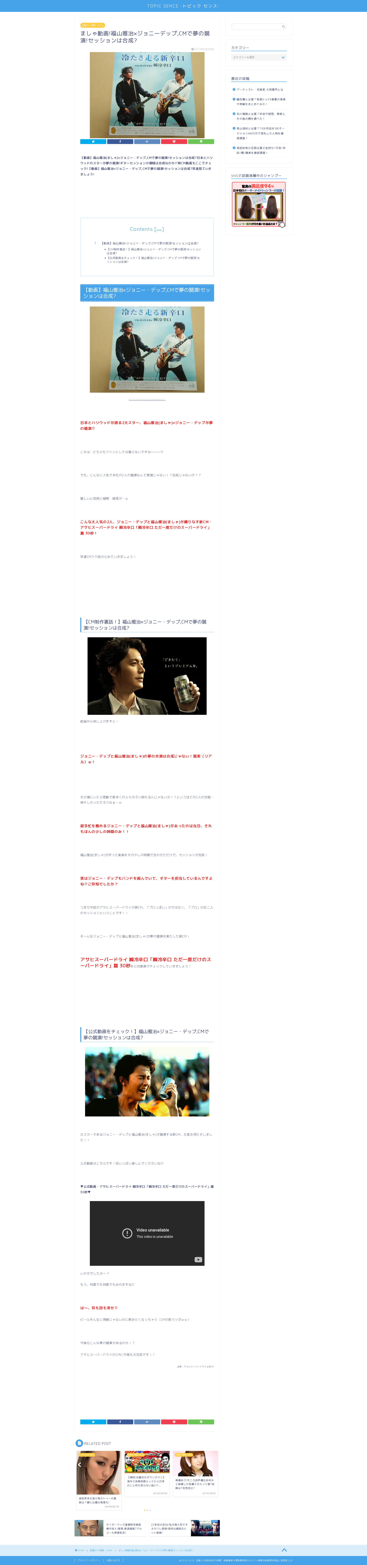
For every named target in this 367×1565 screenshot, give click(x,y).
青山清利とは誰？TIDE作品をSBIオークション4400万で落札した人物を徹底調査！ (261, 133)
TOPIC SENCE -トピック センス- (183, 5)
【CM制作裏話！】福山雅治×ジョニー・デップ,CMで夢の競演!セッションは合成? (154, 251)
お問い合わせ (113, 1560)
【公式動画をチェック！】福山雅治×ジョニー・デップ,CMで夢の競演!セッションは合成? (153, 259)
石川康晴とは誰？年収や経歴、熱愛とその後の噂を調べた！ (261, 116)
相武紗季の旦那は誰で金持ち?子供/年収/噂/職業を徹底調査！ (261, 150)
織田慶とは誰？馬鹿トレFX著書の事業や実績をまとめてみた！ (261, 101)
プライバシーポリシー (89, 1560)
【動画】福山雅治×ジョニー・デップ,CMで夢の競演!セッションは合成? (149, 243)
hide (159, 230)
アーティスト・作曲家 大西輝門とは (260, 89)
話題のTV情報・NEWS (92, 25)
